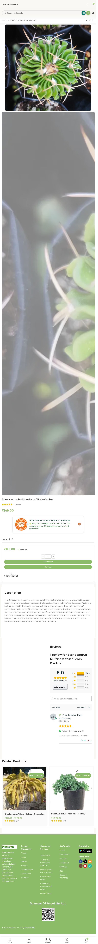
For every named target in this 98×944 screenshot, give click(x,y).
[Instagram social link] (81, 866)
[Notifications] (87, 4)
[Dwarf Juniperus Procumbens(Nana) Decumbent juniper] (71, 788)
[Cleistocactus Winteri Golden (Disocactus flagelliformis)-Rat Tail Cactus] (24, 788)
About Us (64, 858)
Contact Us (64, 862)
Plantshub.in (14, 927)
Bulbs (23, 857)
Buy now (48, 567)
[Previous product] (86, 20)
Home (4, 20)
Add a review (60, 687)
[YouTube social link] (85, 866)
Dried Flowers (27, 869)
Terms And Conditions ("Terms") (45, 863)
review (17, 504)
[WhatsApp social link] (12, 539)
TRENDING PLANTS (28, 20)
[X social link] (85, 861)
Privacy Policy (45, 893)
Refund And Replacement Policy (46, 886)
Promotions (64, 854)
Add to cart (48, 562)
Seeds (24, 861)
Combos (24, 878)
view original (77, 731)
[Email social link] (90, 861)
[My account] (92, 12)
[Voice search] (86, 13)
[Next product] (92, 20)
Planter (24, 865)
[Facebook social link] (9, 539)
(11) (64, 821)
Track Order (45, 855)
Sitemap (63, 866)
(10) (17, 821)
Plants (23, 853)
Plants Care (26, 873)
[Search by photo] (82, 13)
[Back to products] (89, 20)
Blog (61, 871)
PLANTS (13, 20)
